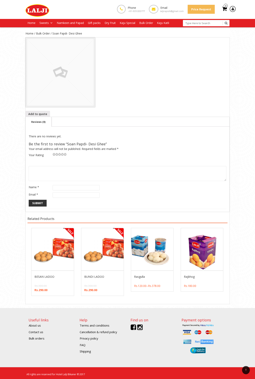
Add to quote (37, 114)
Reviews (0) (38, 122)
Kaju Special (127, 23)
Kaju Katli (163, 23)
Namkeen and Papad (70, 23)
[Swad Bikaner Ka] (37, 10)
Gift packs (94, 23)
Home (31, 23)
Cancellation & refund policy (98, 332)
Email (33, 194)
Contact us (36, 332)
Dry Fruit (110, 23)
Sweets (44, 23)
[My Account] (232, 9)
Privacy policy (89, 338)
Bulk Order (146, 23)
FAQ (82, 345)
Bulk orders (36, 338)
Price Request (201, 9)
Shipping (85, 351)
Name (34, 187)
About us (35, 325)
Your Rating (36, 155)
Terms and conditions (94, 325)
